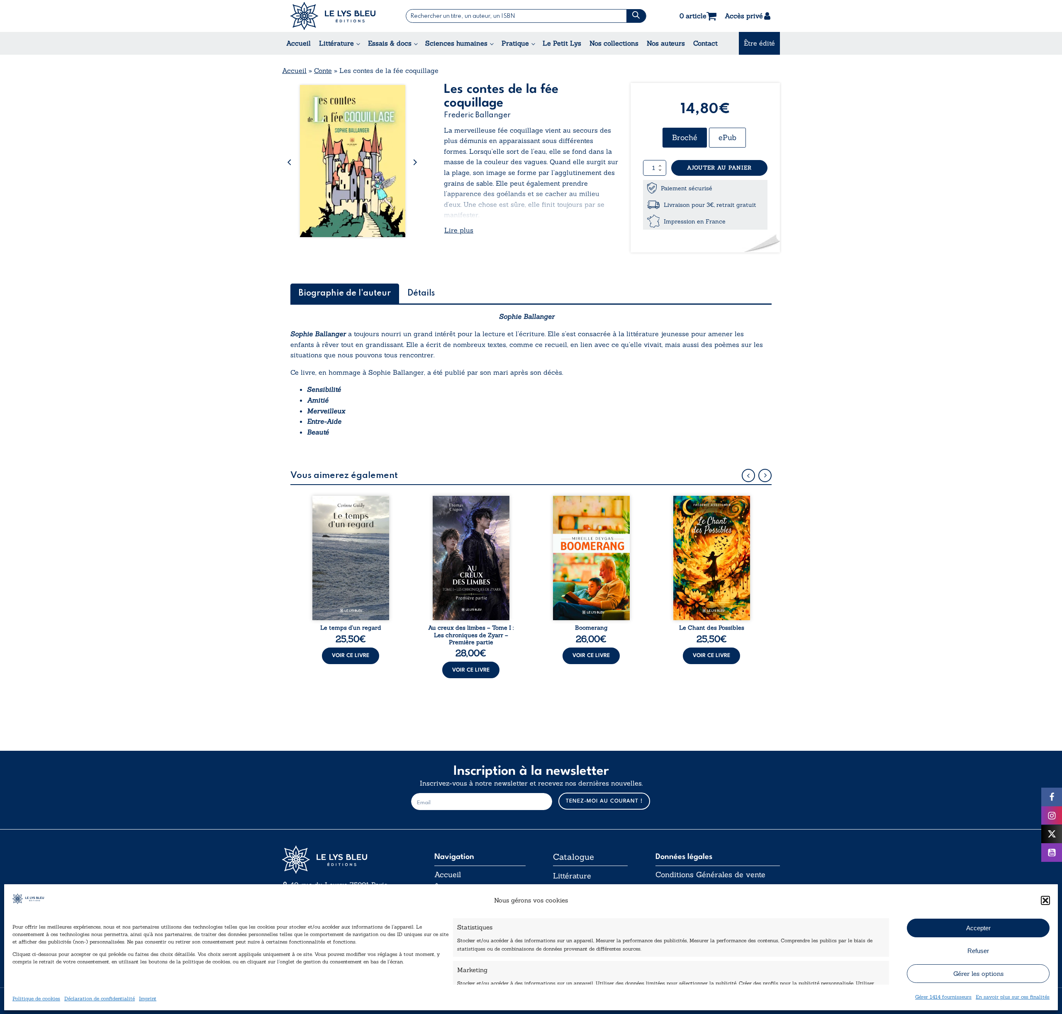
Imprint (147, 998)
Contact (705, 43)
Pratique (515, 43)
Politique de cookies (36, 998)
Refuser (978, 950)
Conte (323, 70)
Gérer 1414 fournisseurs (943, 997)
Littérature (336, 43)
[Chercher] (636, 16)
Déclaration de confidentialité (99, 998)
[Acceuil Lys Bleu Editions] (332, 16)
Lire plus (458, 230)
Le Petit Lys (562, 43)
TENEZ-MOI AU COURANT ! (604, 801)
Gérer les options (978, 973)
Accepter (978, 927)
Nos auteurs (666, 43)
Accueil (298, 43)
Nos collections (613, 43)
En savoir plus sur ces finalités (1013, 997)
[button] (1045, 900)
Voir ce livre (350, 655)
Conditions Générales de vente (710, 874)
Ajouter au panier (719, 167)
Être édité (759, 43)
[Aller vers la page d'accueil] (344, 860)
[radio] (685, 138)
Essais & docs (390, 43)
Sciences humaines (456, 43)
